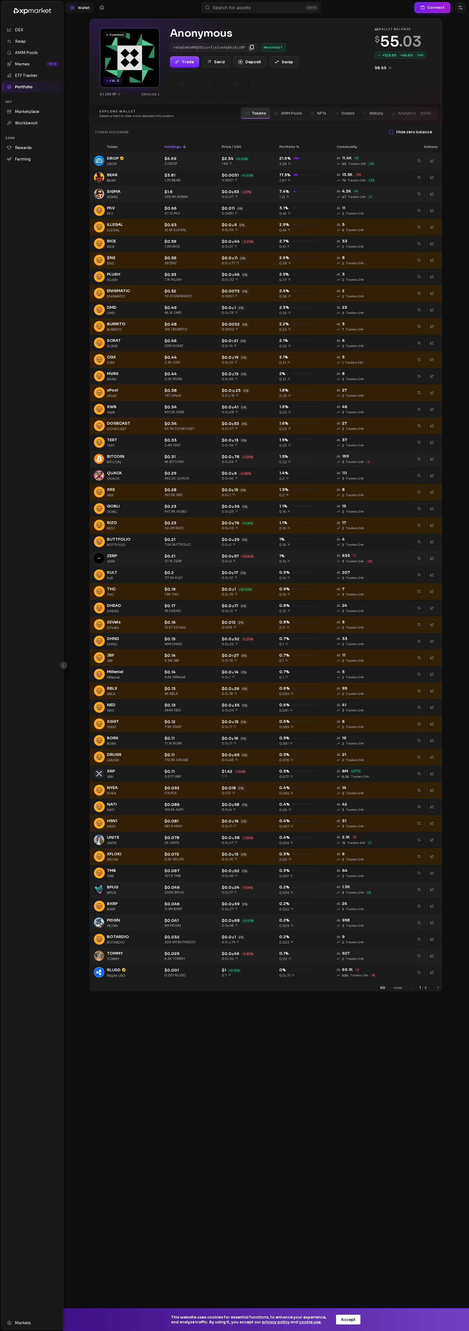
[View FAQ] (101, 7)
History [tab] (376, 113)
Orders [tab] (347, 113)
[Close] (63, 665)
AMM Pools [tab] (291, 113)
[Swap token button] (419, 160)
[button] (116, 146)
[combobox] (258, 8)
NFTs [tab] (321, 113)
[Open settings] (460, 7)
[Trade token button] (432, 160)
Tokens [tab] (259, 113)
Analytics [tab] (414, 113)
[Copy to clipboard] (251, 47)
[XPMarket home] (32, 11)
